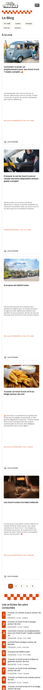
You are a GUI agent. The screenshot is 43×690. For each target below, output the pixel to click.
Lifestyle (29, 23)
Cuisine (18, 23)
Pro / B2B (7, 23)
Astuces (18, 28)
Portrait (7, 28)
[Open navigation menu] (37, 5)
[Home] (10, 5)
